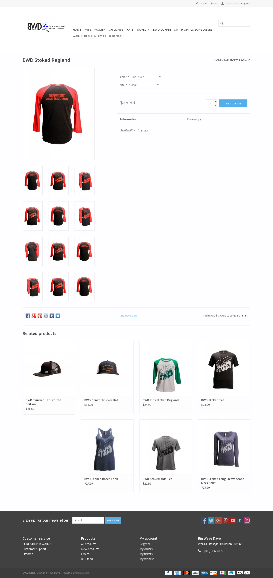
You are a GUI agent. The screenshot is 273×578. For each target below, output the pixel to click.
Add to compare (231, 315)
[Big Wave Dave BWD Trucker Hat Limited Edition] (49, 368)
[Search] (221, 23)
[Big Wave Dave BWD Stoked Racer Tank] (107, 446)
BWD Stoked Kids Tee (157, 479)
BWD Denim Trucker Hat (101, 400)
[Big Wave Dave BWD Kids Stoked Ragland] (165, 368)
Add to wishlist (211, 315)
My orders (146, 549)
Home (77, 29)
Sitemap (28, 554)
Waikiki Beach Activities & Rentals (99, 36)
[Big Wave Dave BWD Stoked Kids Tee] (165, 446)
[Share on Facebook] (28, 316)
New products (90, 549)
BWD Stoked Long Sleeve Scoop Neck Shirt (222, 481)
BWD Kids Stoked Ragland (161, 400)
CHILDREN (116, 29)
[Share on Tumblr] (52, 316)
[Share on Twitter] (58, 316)
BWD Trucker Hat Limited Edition (43, 402)
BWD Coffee (162, 29)
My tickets (146, 554)
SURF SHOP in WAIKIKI (37, 544)
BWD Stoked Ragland (236, 60)
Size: (123, 85)
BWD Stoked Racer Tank (101, 479)
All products (88, 544)
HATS (130, 29)
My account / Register (238, 3)
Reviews (194, 119)
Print (244, 315)
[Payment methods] (167, 572)
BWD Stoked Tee (212, 400)
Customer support (34, 549)
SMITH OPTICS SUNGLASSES (193, 29)
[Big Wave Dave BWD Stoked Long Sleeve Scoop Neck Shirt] (224, 446)
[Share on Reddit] (46, 316)
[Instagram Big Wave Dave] (247, 520)
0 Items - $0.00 (208, 3)
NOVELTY (143, 29)
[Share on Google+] (34, 316)
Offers (85, 554)
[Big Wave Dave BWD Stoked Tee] (224, 368)
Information (128, 119)
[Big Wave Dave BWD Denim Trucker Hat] (107, 368)
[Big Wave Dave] (47, 29)
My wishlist (146, 559)
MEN (88, 29)
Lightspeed (82, 572)
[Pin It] (40, 316)
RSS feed (87, 559)
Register (144, 544)
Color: (124, 77)
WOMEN (100, 29)
